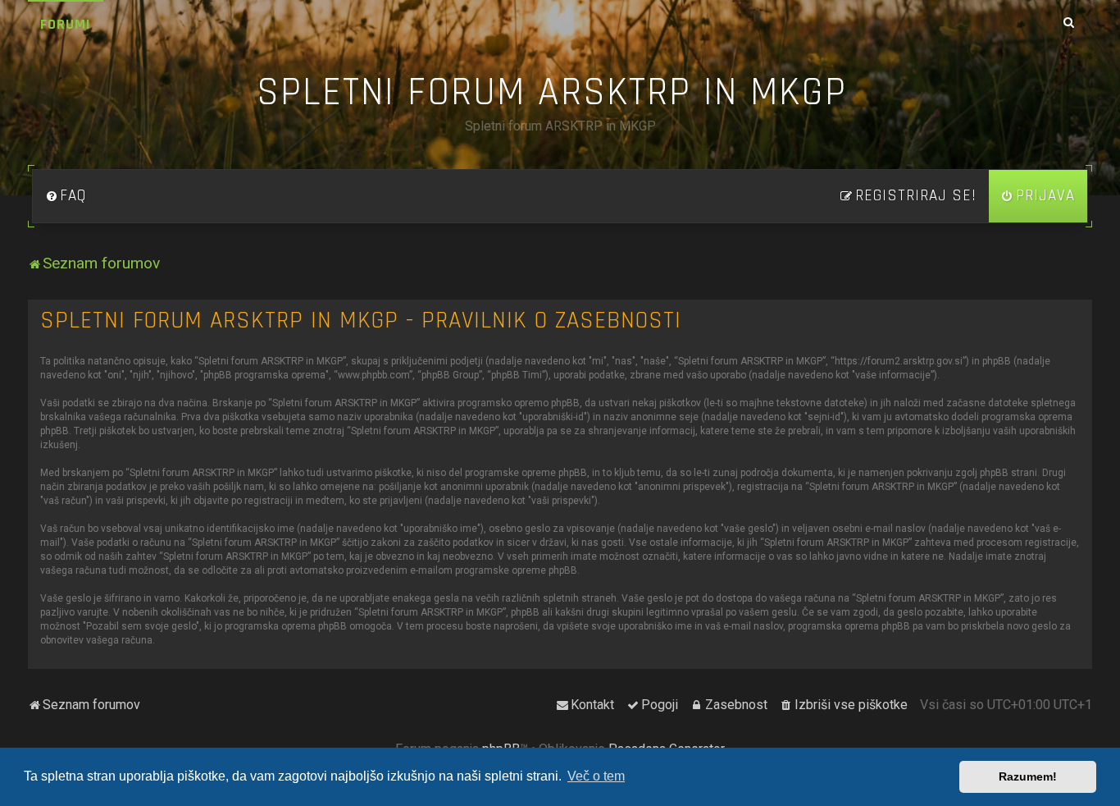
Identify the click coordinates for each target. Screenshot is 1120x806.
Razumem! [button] (1028, 776)
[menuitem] (65, 196)
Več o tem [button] (596, 776)
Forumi (65, 24)
